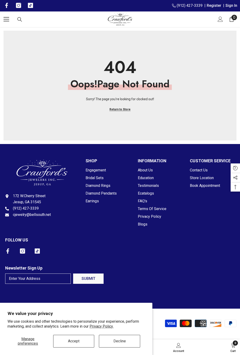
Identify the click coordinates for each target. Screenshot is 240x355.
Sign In (231, 5)
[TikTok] (37, 251)
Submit (88, 278)
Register (215, 5)
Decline (119, 341)
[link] (178, 347)
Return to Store (120, 109)
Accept (73, 341)
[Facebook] (7, 251)
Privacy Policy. (101, 326)
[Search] (19, 19)
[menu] (6, 19)
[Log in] (220, 19)
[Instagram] (22, 251)
